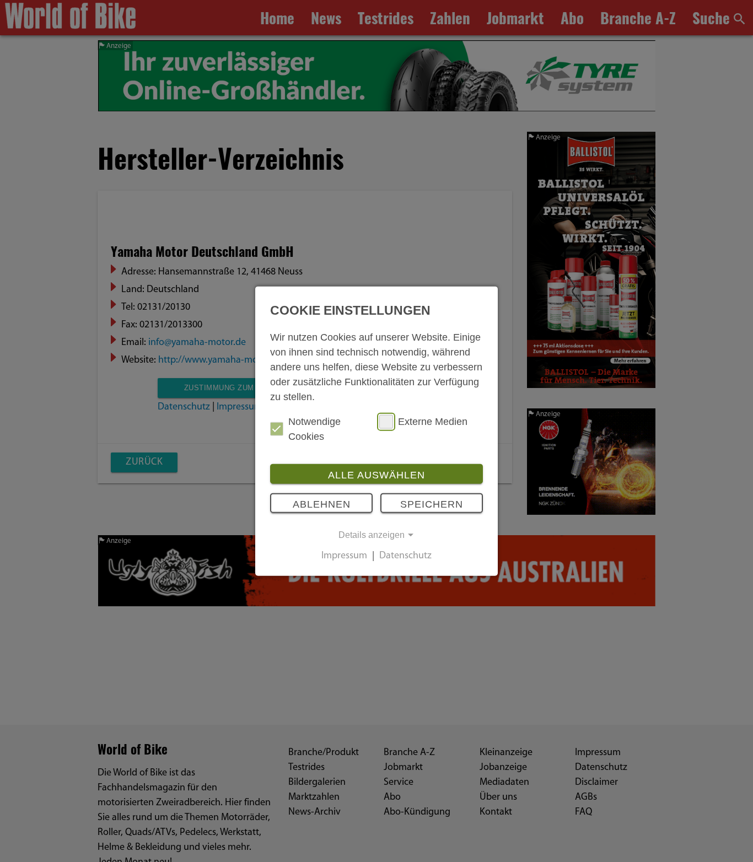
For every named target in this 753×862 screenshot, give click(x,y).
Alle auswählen (376, 474)
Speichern (431, 504)
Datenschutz (405, 556)
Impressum (344, 556)
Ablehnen (322, 504)
